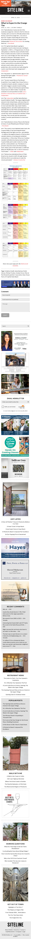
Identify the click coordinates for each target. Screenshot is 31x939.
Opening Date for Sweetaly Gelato (15, 694)
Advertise (16, 929)
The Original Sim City (15, 917)
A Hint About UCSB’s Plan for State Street (15, 724)
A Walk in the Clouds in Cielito (15, 776)
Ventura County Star (19, 160)
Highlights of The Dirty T (15, 907)
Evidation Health (9, 271)
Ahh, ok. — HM (7, 609)
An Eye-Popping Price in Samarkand (15, 534)
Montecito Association (16, 41)
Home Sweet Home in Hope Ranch (15, 529)
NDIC (16, 936)
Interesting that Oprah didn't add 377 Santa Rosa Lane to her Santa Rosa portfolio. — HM (15, 624)
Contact (22, 929)
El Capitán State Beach (11, 276)
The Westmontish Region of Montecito (15, 786)
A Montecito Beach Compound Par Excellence (15, 531)
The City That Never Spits (15, 915)
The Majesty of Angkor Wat (15, 910)
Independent (4, 71)
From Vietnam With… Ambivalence (15, 912)
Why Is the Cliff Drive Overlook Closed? (15, 858)
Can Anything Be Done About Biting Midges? (15, 851)
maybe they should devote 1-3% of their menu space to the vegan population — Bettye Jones (14, 613)
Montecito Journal (22, 75)
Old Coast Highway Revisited (15, 779)
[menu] (29, 11)
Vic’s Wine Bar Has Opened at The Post (15, 683)
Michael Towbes (10, 273)
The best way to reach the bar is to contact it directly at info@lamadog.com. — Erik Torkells (15, 635)
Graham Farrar (20, 273)
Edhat (12, 151)
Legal (23, 931)
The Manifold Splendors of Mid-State (15, 784)
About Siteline (9, 929)
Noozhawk (11, 43)
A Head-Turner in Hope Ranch (15, 526)
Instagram (18, 931)
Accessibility (17, 935)
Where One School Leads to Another (15, 781)
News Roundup (6, 21)
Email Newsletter (10, 931)
